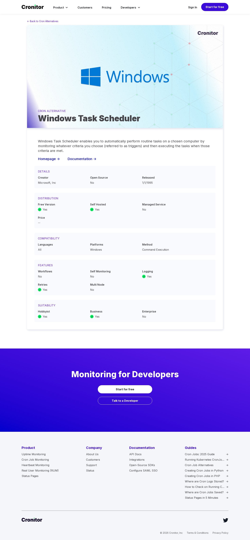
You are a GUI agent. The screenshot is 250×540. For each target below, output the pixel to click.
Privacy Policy (220, 532)
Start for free (215, 7)
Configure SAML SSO (143, 470)
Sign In (192, 7)
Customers (85, 7)
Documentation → (82, 159)
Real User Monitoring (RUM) (40, 470)
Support (91, 465)
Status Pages (30, 476)
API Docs (135, 454)
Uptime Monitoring (34, 454)
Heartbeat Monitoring (35, 465)
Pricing (106, 7)
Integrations (137, 459)
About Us (92, 454)
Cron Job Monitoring (35, 459)
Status (90, 470)
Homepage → (49, 159)
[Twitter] (225, 520)
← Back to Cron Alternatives (42, 21)
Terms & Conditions (198, 532)
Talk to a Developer (125, 400)
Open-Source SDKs (142, 465)
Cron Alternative (52, 111)
